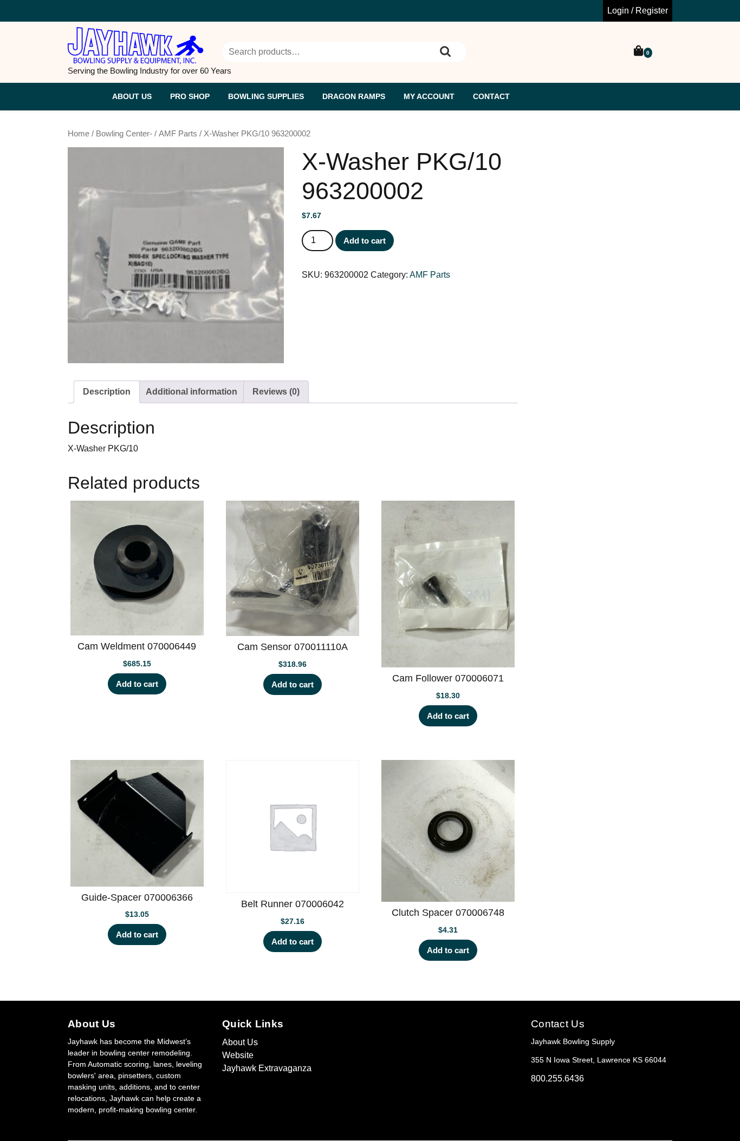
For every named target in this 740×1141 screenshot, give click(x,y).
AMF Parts (178, 133)
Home (78, 133)
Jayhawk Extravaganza (266, 1068)
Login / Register (637, 10)
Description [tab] (107, 391)
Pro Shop (190, 96)
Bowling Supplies (266, 96)
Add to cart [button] (137, 683)
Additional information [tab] (191, 391)
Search (445, 52)
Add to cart (364, 240)
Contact (491, 96)
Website (238, 1055)
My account (429, 96)
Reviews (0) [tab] (276, 391)
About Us (132, 96)
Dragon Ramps (353, 96)
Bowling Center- (124, 133)
